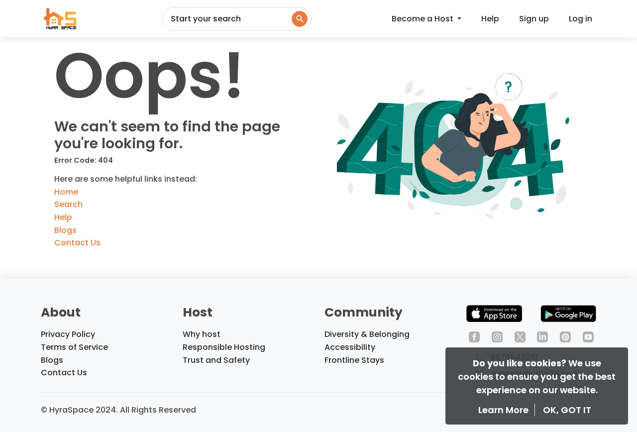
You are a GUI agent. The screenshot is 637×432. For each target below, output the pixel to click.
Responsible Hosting (224, 347)
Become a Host (423, 18)
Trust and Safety (216, 360)
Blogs (65, 230)
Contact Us (77, 242)
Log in (580, 18)
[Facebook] (474, 336)
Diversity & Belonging (367, 334)
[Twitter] (520, 336)
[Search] (300, 19)
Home (66, 192)
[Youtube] (588, 336)
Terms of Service (74, 347)
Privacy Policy (68, 334)
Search (68, 204)
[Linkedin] (542, 336)
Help (490, 18)
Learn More (504, 410)
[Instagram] (497, 336)
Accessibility (349, 347)
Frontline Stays (354, 360)
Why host (201, 334)
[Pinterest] (565, 336)
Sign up (534, 18)
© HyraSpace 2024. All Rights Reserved (118, 410)
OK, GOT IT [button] (567, 410)
